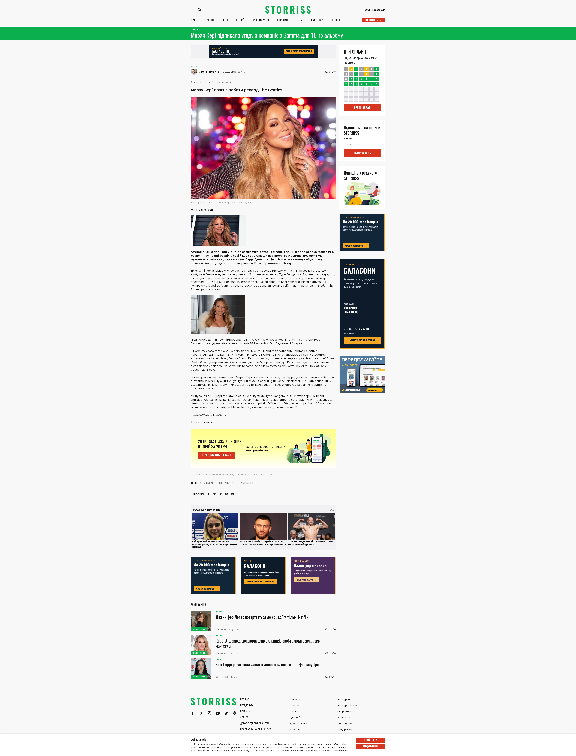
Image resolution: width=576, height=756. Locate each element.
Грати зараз (362, 107)
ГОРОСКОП (283, 20)
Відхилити (370, 746)
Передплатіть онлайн (216, 455)
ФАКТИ (194, 20)
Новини (295, 729)
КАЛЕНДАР (317, 20)
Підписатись (362, 153)
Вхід (367, 10)
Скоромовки (346, 711)
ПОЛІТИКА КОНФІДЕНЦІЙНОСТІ (256, 729)
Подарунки (345, 729)
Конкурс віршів (347, 705)
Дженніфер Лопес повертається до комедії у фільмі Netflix (262, 617)
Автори (294, 705)
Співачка (224, 483)
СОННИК (336, 20)
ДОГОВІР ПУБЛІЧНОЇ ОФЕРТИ (255, 723)
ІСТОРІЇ (240, 20)
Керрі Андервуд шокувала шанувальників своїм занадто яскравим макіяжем (268, 643)
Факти (194, 30)
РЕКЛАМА (245, 711)
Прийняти (370, 740)
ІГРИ (300, 20)
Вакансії (295, 711)
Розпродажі (345, 723)
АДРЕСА (244, 717)
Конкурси (344, 699)
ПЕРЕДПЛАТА (246, 705)
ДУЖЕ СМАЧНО (260, 20)
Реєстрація (378, 10)
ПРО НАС (244, 699)
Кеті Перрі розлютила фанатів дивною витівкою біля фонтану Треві (268, 664)
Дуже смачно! (298, 723)
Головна (295, 699)
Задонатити (373, 20)
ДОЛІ (225, 20)
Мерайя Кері (207, 483)
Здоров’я (295, 717)
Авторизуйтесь (257, 450)
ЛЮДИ (210, 20)
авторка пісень (243, 483)
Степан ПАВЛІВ (209, 71)
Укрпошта (344, 717)
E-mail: (348, 138)
